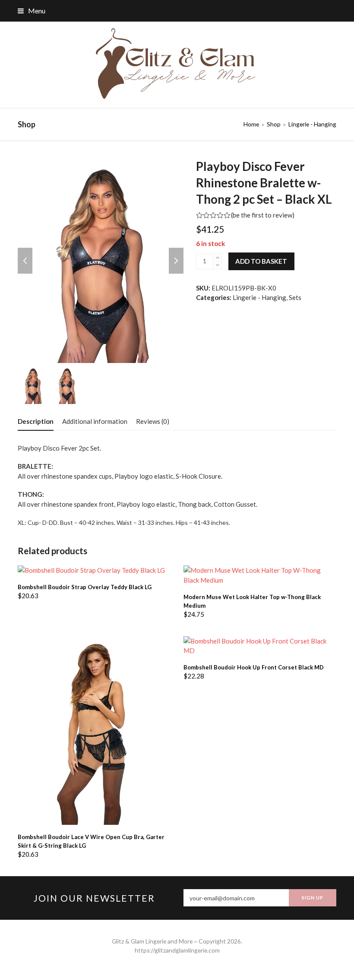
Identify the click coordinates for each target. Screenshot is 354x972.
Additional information (94, 421)
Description (36, 421)
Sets (295, 297)
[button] (31, 10)
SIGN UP (312, 897)
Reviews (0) (152, 421)
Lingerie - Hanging (259, 297)
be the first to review (262, 215)
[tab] (36, 421)
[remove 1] (217, 265)
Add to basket (261, 261)
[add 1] (217, 258)
